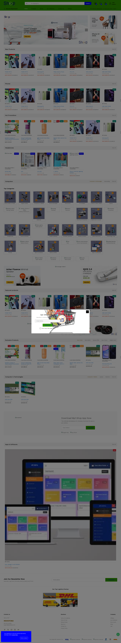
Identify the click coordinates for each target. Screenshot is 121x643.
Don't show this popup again (48, 328)
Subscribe (47, 325)
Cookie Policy (15, 634)
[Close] (87, 311)
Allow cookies (24, 638)
